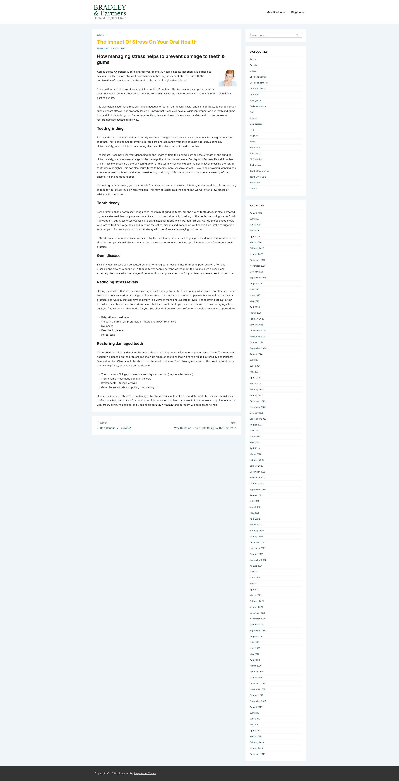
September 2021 (258, 560)
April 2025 (255, 307)
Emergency (255, 100)
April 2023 (255, 448)
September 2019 (258, 701)
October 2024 (256, 342)
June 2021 (255, 577)
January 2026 (256, 254)
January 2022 (256, 536)
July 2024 (254, 360)
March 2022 (256, 524)
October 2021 (256, 554)
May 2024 (255, 371)
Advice (100, 35)
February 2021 (257, 601)
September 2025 (258, 277)
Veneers (254, 188)
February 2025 (257, 319)
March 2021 (255, 595)
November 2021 (257, 548)
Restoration (255, 147)
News (252, 141)
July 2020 (254, 642)
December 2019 (257, 683)
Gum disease (256, 124)
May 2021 (254, 583)
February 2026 (257, 248)
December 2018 (257, 754)
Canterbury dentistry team (147, 115)
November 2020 (258, 618)
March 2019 (255, 736)
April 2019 (255, 730)
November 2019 (257, 689)
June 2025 (255, 295)
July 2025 (254, 289)
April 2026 (255, 236)
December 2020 (257, 613)
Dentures (254, 94)
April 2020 (255, 660)
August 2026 (256, 213)
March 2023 (256, 454)
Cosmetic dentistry (259, 82)
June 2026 (255, 224)
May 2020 (255, 654)
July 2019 (254, 713)
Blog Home (297, 12)
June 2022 (255, 507)
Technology (255, 165)
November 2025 (258, 266)
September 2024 (258, 348)
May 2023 (255, 442)
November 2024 (258, 336)
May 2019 (254, 724)
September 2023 (258, 419)
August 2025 (256, 283)
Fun (252, 112)
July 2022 (254, 501)
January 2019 (256, 748)
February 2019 (257, 742)
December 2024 (257, 330)
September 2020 (258, 630)
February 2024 (257, 389)
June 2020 (255, 648)
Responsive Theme (145, 773)
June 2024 (255, 366)
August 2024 (256, 354)
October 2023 (256, 413)
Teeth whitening (258, 177)
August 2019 (256, 707)
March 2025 (256, 313)
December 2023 (257, 401)
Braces (253, 71)
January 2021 (256, 607)
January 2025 (256, 324)
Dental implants (257, 88)
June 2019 (255, 718)
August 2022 (256, 495)
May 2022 (255, 513)
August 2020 (256, 636)
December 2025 (257, 260)
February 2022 (257, 530)
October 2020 (256, 624)
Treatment (255, 182)
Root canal (255, 153)
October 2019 (256, 695)
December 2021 (257, 542)
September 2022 (258, 489)
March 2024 (256, 383)
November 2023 (258, 407)
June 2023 (255, 436)
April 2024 (255, 377)
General (253, 118)
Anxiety (253, 65)
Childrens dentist (258, 77)
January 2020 (256, 677)
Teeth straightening (259, 171)
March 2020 (256, 665)
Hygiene (254, 135)
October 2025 (256, 271)
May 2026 (255, 230)
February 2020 (257, 671)
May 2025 (255, 301)
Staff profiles (256, 159)
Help (252, 130)
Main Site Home (276, 12)
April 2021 (255, 589)
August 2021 (256, 566)
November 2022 (258, 477)
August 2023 (256, 424)
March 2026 (256, 242)
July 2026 (254, 218)
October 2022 (256, 483)
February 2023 (257, 460)
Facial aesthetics (258, 106)
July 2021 (254, 571)
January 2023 (256, 466)
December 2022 (257, 472)
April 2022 (255, 519)
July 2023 (254, 430)
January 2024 (256, 395)
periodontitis (151, 273)
